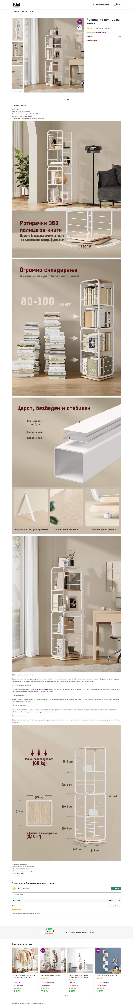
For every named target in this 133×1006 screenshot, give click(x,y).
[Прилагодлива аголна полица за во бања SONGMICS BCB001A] (80, 960)
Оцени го (116, 888)
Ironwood (49, 931)
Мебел (86, 932)
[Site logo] (16, 4)
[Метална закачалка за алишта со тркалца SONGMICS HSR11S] (25, 960)
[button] (14, 91)
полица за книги (41, 689)
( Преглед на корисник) (103, 28)
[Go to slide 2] (67, 995)
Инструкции (19, 873)
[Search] (111, 5)
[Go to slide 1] (65, 995)
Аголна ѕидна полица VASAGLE (107, 975)
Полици (91, 932)
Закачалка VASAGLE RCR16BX (51, 975)
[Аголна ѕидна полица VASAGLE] (108, 961)
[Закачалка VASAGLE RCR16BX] (53, 960)
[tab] (66, 99)
